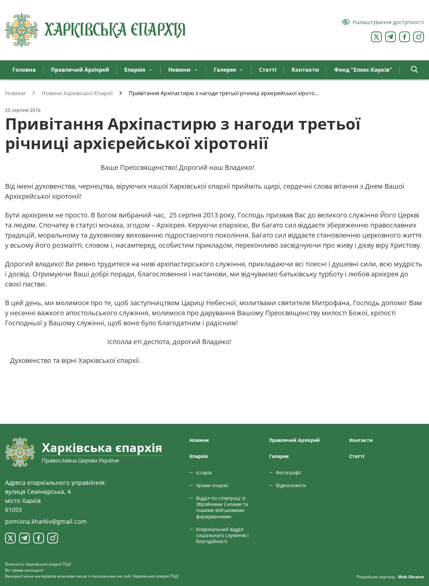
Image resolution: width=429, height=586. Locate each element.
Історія (204, 472)
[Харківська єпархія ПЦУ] (95, 30)
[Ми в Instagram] (418, 36)
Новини (199, 440)
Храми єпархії (212, 485)
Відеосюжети (291, 485)
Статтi (356, 456)
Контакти (361, 440)
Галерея (279, 456)
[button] (414, 69)
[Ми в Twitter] (376, 36)
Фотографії (288, 472)
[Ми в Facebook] (404, 36)
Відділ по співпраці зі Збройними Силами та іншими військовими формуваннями (222, 507)
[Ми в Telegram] (390, 36)
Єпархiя (198, 456)
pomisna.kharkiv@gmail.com (46, 521)
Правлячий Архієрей (294, 440)
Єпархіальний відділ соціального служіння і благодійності (222, 535)
